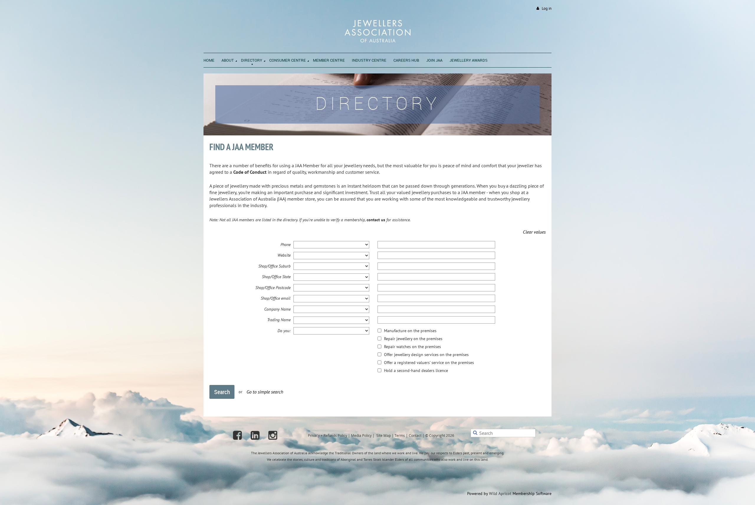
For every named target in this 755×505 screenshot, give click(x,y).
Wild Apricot (500, 493)
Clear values (534, 232)
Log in (547, 8)
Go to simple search (265, 392)
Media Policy (361, 435)
